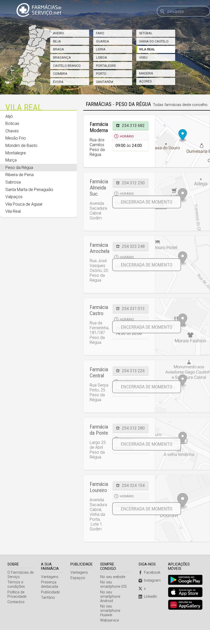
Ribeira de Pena (19, 174)
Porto (101, 74)
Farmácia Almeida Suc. (99, 187)
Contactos (16, 602)
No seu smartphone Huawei (110, 610)
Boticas (12, 123)
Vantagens (49, 577)
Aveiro (58, 33)
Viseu (143, 57)
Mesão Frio (15, 138)
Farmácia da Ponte (99, 430)
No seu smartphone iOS (113, 584)
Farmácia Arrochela (99, 248)
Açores (145, 81)
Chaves (12, 131)
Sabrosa (13, 182)
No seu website (112, 577)
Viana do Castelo (154, 41)
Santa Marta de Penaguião (29, 189)
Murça (11, 160)
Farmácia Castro (99, 310)
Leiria (101, 49)
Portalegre (106, 66)
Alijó (9, 116)
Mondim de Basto (21, 145)
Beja (57, 41)
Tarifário (48, 597)
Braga (58, 49)
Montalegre (15, 153)
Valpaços (14, 196)
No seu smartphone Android (110, 596)
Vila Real (147, 49)
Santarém (104, 82)
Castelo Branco (67, 66)
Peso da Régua (19, 167)
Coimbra (60, 74)
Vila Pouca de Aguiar (24, 204)
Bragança (62, 57)
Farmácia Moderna (99, 127)
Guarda (102, 41)
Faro (100, 33)
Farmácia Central (99, 372)
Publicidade (50, 592)
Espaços (77, 578)
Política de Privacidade (16, 594)
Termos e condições (16, 584)
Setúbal (146, 33)
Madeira (146, 73)
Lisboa (101, 57)
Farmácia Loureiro (99, 487)
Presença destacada (49, 584)
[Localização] (182, 201)
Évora (58, 82)
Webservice (109, 620)
